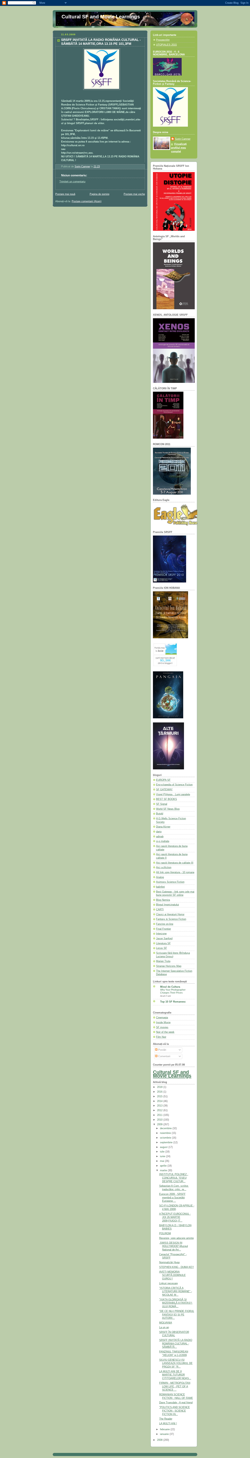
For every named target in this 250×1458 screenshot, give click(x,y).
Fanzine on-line (164, 924)
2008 (160, 1440)
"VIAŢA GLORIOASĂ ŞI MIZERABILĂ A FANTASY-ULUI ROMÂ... (176, 1303)
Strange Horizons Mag (168, 966)
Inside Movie (163, 1022)
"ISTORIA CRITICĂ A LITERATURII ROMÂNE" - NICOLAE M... (175, 1291)
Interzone (161, 933)
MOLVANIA (165, 1322)
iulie (162, 1151)
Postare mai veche (134, 194)
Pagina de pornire (99, 194)
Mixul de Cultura (170, 987)
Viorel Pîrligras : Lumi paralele (173, 794)
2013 (160, 1105)
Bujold (159, 813)
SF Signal (161, 804)
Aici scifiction (163, 867)
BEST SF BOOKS (166, 799)
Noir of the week (165, 1032)
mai (162, 1161)
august (164, 1147)
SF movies (162, 1027)
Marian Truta (163, 961)
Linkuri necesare (168, 1283)
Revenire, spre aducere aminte (176, 1238)
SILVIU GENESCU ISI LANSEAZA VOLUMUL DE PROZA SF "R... (176, 1363)
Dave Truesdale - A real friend (176, 1402)
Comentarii (163, 1056)
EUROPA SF (163, 780)
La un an (164, 1327)
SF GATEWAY (164, 789)
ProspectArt (163, 40)
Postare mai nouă (65, 194)
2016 (160, 1091)
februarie (165, 1429)
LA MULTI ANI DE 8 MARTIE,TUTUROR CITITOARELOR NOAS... (175, 1375)
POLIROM (165, 1233)
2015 (160, 1096)
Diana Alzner (163, 826)
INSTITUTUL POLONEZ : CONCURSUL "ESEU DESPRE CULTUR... (173, 1178)
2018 (160, 1087)
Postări (161, 1050)
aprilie (163, 1165)
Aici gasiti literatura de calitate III (174, 862)
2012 (160, 1110)
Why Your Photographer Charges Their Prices (173, 991)
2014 (160, 1101)
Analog (160, 877)
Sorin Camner (182, 139)
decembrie (166, 1128)
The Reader (165, 1418)
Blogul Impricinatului (167, 904)
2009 (160, 1124)
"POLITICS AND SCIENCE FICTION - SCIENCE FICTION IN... (174, 1411)
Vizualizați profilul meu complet (179, 148)
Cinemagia (162, 1017)
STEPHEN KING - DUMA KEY (176, 1267)
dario (159, 831)
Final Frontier (163, 929)
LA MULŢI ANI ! (168, 1423)
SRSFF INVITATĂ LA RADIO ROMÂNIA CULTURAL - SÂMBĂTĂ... (175, 1343)
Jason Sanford (164, 938)
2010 (160, 1119)
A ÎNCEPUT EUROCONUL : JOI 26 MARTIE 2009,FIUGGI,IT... (175, 1217)
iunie (163, 1156)
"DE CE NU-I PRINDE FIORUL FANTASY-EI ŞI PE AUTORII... (176, 1314)
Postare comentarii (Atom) (86, 201)
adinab (159, 836)
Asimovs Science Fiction (170, 882)
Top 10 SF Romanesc (173, 1001)
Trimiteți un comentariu (72, 181)
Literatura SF (163, 943)
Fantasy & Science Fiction (171, 919)
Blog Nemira (163, 900)
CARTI (160, 909)
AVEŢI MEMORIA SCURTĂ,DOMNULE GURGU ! (172, 1275)
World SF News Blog (167, 809)
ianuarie (165, 1434)
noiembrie (166, 1133)
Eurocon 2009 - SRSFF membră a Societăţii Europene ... (172, 1197)
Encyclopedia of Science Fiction (174, 784)
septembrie (166, 1142)
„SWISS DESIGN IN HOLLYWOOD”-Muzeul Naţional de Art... (173, 1246)
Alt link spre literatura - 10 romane (175, 872)
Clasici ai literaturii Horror (170, 914)
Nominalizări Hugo (169, 1262)
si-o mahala (162, 841)
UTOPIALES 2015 (166, 44)
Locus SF (161, 948)
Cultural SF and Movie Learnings (101, 17)
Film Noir (161, 1037)
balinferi (160, 886)
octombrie (166, 1137)
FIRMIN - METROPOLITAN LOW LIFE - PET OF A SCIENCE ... (174, 1386)
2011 (160, 1115)
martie (164, 1170)
